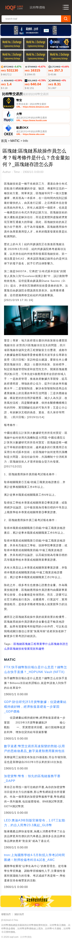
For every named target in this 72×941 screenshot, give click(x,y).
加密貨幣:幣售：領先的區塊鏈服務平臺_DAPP (32, 778)
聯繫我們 (6, 914)
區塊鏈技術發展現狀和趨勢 (27, 648)
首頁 (4, 140)
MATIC (15, 140)
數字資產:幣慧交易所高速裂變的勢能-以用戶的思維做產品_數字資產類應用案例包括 (34, 749)
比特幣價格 (26, 937)
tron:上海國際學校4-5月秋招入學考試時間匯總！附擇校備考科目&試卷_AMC (34, 857)
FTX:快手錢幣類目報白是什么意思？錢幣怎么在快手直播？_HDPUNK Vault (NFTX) (35, 670)
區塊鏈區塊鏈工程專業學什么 (32, 643)
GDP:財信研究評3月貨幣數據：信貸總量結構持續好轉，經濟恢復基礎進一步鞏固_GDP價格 (35, 706)
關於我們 (19, 914)
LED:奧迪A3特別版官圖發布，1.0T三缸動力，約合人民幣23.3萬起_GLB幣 (34, 823)
